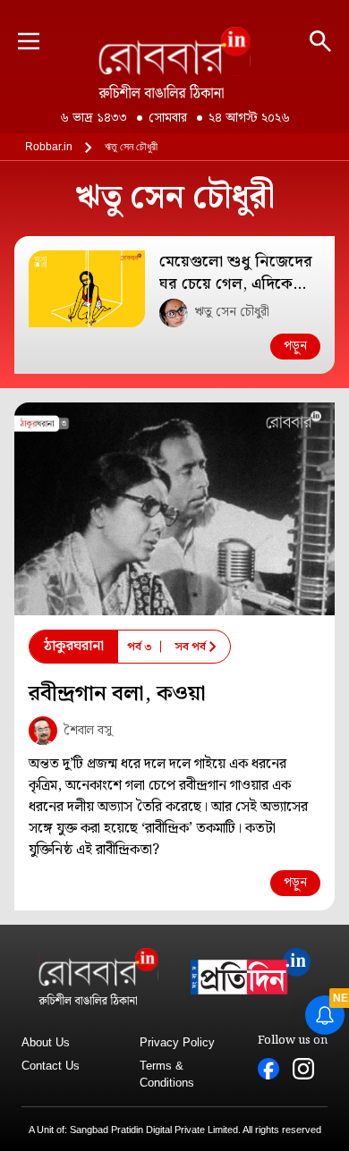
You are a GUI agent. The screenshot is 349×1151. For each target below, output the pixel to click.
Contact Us (50, 1065)
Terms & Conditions (167, 1074)
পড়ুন (295, 346)
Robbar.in (48, 146)
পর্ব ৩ (139, 647)
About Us (45, 1042)
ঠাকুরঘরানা (74, 646)
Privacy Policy (177, 1042)
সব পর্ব (190, 647)
